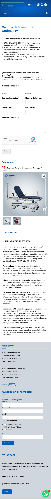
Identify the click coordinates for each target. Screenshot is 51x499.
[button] (29, 5)
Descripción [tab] (11, 232)
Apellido (6, 414)
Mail (4, 402)
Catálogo (7, 492)
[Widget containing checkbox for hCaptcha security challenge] (20, 140)
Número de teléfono (33, 98)
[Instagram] (45, 4)
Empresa (9, 429)
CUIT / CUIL (30, 108)
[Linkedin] (38, 4)
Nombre (4, 93)
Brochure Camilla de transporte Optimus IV (24, 168)
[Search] (47, 13)
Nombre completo (10, 86)
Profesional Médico (13, 427)
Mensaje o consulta (10, 117)
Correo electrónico (10, 98)
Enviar (6, 151)
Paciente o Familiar (13, 424)
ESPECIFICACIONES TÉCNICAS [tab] (17, 241)
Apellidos (28, 93)
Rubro (4, 434)
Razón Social (7, 108)
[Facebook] (42, 4)
